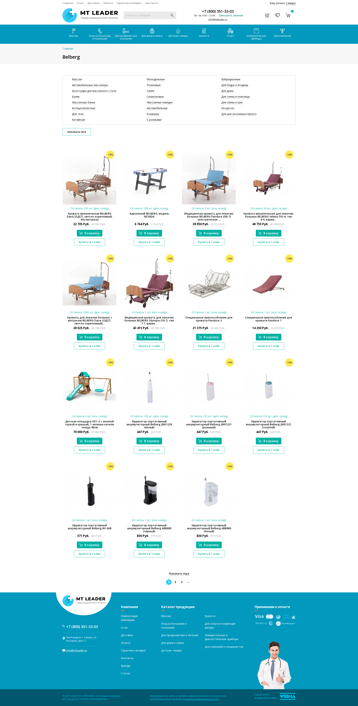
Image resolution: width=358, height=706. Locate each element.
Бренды (125, 665)
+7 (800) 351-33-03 (218, 11)
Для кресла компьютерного (239, 114)
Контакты (151, 3)
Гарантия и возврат (129, 3)
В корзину (92, 233)
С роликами (154, 119)
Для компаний (282, 35)
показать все (76, 132)
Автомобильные (157, 108)
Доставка (93, 3)
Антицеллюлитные (83, 108)
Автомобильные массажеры (90, 85)
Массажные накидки (159, 102)
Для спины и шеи (232, 102)
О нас (80, 3)
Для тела (78, 114)
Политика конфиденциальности (201, 699)
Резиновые (154, 85)
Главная (67, 3)
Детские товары (178, 35)
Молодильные (156, 79)
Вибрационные (230, 79)
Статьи (125, 673)
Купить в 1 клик (89, 242)
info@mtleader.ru (217, 19)
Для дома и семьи (152, 35)
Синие (150, 91)
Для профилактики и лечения (126, 37)
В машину (153, 114)
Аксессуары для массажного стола (94, 91)
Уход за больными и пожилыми (100, 37)
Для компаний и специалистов (224, 646)
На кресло (227, 108)
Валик (76, 96)
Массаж (73, 35)
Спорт (230, 35)
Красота (204, 35)
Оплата (108, 3)
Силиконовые (155, 96)
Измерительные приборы (256, 37)
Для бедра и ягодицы (234, 85)
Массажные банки (83, 102)
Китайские (78, 119)
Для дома (227, 91)
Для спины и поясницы (235, 96)
